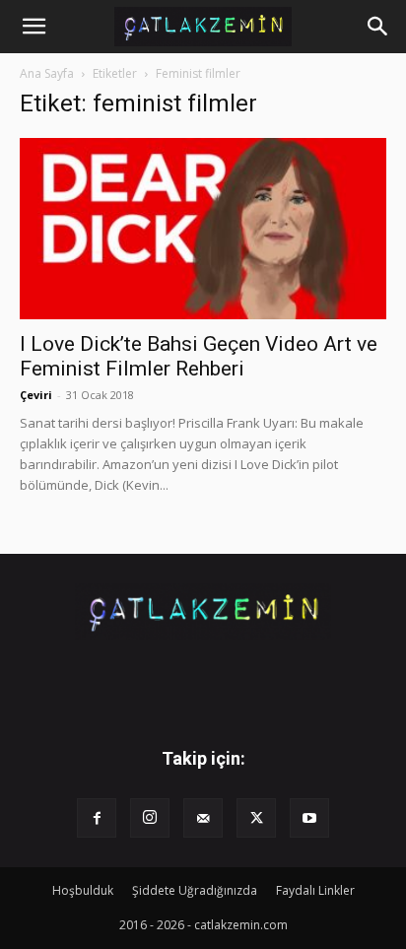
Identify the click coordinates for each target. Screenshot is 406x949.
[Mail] (203, 818)
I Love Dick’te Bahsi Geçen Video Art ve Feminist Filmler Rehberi (198, 356)
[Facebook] (96, 818)
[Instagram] (149, 818)
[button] (33, 26)
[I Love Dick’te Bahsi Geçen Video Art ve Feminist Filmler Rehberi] (203, 228)
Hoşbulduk (82, 890)
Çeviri (36, 394)
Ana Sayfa (47, 73)
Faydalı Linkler (315, 890)
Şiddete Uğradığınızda (194, 890)
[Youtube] (309, 818)
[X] (256, 818)
